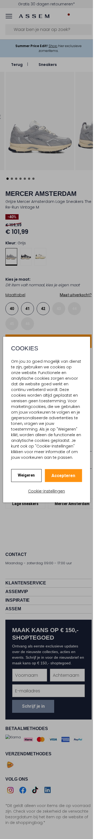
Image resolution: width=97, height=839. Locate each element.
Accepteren (63, 475)
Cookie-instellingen (46, 491)
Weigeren (26, 475)
